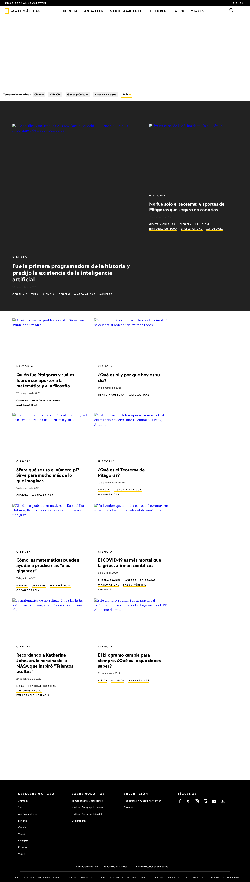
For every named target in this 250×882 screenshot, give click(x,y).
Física (102, 680)
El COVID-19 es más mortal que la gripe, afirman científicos (129, 562)
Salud (21, 807)
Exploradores (79, 820)
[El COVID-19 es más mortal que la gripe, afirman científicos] (132, 525)
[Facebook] (180, 802)
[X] (188, 802)
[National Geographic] (7, 11)
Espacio (22, 847)
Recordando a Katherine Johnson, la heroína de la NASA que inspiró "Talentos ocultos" (44, 663)
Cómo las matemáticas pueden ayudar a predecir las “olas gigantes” (47, 565)
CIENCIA (55, 94)
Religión (202, 224)
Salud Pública (134, 584)
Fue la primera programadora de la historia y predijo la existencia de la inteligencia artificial (71, 272)
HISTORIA (157, 195)
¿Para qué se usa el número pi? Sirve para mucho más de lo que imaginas (47, 475)
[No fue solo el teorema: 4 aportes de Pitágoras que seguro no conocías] (193, 157)
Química (117, 680)
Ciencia (39, 94)
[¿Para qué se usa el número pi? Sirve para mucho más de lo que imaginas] (50, 434)
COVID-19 (105, 589)
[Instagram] (197, 802)
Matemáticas (85, 294)
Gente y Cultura (77, 94)
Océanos (39, 585)
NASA (20, 686)
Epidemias (148, 580)
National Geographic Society (88, 814)
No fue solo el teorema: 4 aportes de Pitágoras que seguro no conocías (187, 206)
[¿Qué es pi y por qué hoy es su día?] (132, 339)
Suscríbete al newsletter (26, 3)
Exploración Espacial (33, 695)
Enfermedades (109, 580)
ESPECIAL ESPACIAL (42, 686)
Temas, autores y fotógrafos (87, 800)
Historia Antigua (106, 94)
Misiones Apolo (29, 690)
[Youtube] (214, 802)
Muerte (130, 580)
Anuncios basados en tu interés (151, 866)
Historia (22, 820)
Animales (23, 800)
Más (126, 94)
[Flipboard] (205, 802)
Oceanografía (27, 590)
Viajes (21, 833)
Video (21, 853)
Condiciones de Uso (87, 866)
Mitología (214, 228)
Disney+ (239, 3)
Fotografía (23, 840)
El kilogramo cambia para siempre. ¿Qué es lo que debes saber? (129, 660)
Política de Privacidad (116, 866)
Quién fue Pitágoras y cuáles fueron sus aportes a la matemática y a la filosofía (45, 380)
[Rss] (223, 802)
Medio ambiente (27, 814)
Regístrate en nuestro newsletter (142, 800)
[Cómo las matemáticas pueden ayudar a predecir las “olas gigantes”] (50, 525)
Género (64, 294)
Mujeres (105, 294)
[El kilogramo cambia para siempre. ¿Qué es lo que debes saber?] (132, 619)
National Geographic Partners (88, 807)
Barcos (22, 585)
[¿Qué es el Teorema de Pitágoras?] (132, 434)
